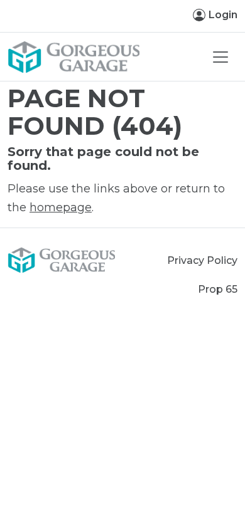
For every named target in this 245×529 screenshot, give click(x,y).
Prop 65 (217, 289)
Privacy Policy (202, 260)
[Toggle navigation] (220, 57)
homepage (61, 207)
